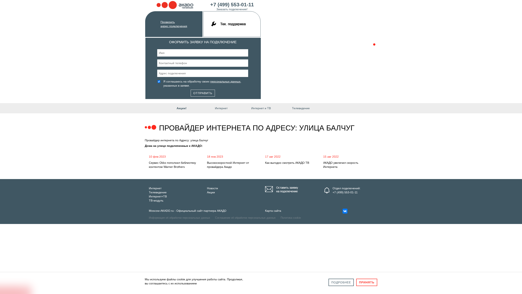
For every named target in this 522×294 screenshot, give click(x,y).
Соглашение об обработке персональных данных (245, 217)
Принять (366, 282)
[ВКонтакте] (345, 211)
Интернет (221, 108)
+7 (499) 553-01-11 (232, 6)
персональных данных (225, 81)
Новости (212, 188)
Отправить (202, 93)
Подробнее (341, 282)
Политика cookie (291, 217)
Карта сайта (273, 210)
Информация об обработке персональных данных (179, 217)
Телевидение (301, 108)
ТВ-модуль (156, 200)
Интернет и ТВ (261, 108)
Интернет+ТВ (158, 196)
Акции (211, 192)
